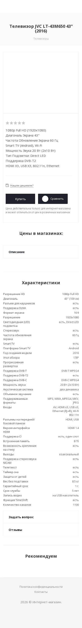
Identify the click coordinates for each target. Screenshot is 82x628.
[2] (12, 123)
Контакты (41, 592)
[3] (16, 123)
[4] (20, 123)
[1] (8, 123)
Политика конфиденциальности (41, 587)
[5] (24, 123)
